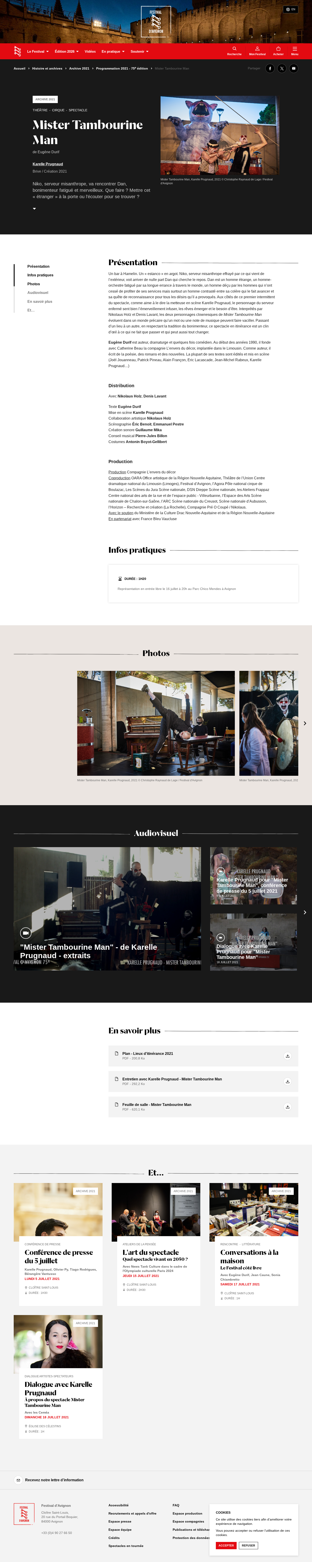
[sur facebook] (270, 68)
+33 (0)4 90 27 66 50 (56, 1533)
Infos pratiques (40, 275)
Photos (33, 284)
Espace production (187, 1513)
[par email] (293, 68)
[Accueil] (17, 51)
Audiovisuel (37, 293)
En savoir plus (39, 302)
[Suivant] (305, 723)
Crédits (114, 1538)
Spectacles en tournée (125, 1546)
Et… (31, 310)
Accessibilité (118, 1505)
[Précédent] (7, 723)
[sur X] (281, 68)
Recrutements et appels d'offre (132, 1513)
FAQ (176, 1505)
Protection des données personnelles (202, 1538)
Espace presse (119, 1521)
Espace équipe (120, 1529)
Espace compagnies (188, 1521)
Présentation (38, 266)
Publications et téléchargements (198, 1529)
